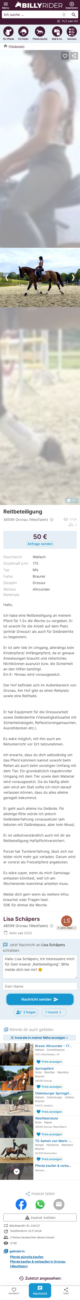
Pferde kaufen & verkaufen (55, 1165)
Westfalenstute (46, 1118)
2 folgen (26, 1012)
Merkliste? (14, 1291)
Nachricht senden (40, 999)
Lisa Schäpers (21, 919)
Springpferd (44, 1068)
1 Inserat (54, 1012)
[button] (5, 5)
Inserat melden (40, 1217)
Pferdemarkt (16, 46)
